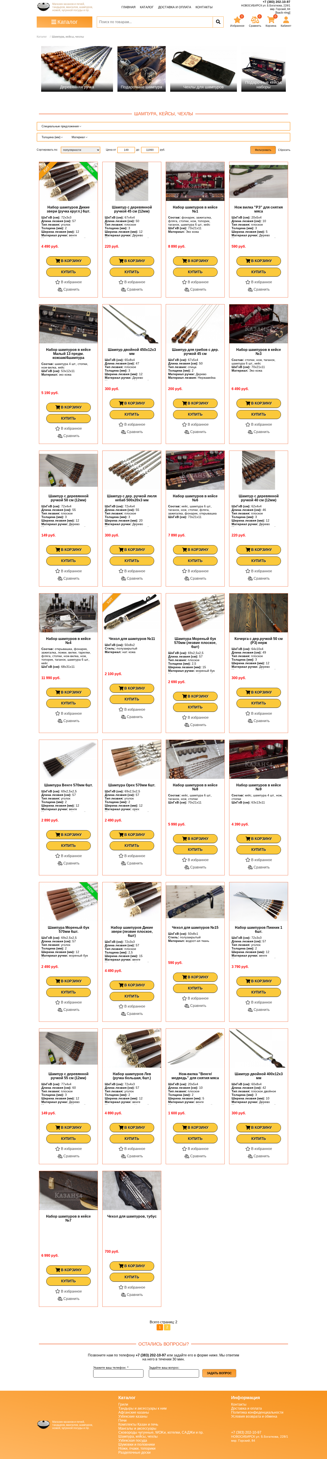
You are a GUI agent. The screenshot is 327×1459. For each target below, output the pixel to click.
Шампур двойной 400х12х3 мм (259, 1076)
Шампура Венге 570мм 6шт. (68, 785)
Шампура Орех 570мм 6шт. (131, 785)
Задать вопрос (219, 1373)
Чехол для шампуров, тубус (132, 1216)
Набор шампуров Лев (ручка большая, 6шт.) (132, 1076)
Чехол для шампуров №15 (195, 927)
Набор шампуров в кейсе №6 (195, 498)
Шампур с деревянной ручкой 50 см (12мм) (68, 498)
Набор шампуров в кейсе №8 (195, 787)
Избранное (237, 21)
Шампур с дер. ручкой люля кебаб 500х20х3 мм (132, 498)
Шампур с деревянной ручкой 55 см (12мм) (68, 1076)
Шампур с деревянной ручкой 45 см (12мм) (132, 209)
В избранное (71, 282)
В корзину (71, 261)
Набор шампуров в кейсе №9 (258, 787)
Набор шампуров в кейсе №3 (258, 352)
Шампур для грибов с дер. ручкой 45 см (195, 352)
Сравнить (71, 289)
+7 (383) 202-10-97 (276, 2)
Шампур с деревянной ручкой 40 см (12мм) (259, 498)
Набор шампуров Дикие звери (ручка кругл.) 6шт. (68, 209)
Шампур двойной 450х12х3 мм (132, 352)
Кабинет (286, 25)
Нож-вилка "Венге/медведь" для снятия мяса (195, 1076)
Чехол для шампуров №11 (132, 639)
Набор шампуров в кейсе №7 (68, 1218)
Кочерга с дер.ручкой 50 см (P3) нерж (258, 641)
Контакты (204, 7)
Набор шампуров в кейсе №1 (195, 209)
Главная (128, 7)
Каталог (147, 7)
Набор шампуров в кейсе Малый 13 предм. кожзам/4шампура (68, 354)
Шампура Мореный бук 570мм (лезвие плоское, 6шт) (195, 643)
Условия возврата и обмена (254, 1416)
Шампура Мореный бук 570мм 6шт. (68, 929)
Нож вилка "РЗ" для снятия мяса (258, 209)
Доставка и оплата (174, 7)
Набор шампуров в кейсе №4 (68, 641)
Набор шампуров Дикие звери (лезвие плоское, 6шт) (132, 931)
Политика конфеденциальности (257, 1412)
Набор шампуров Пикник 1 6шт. (258, 929)
